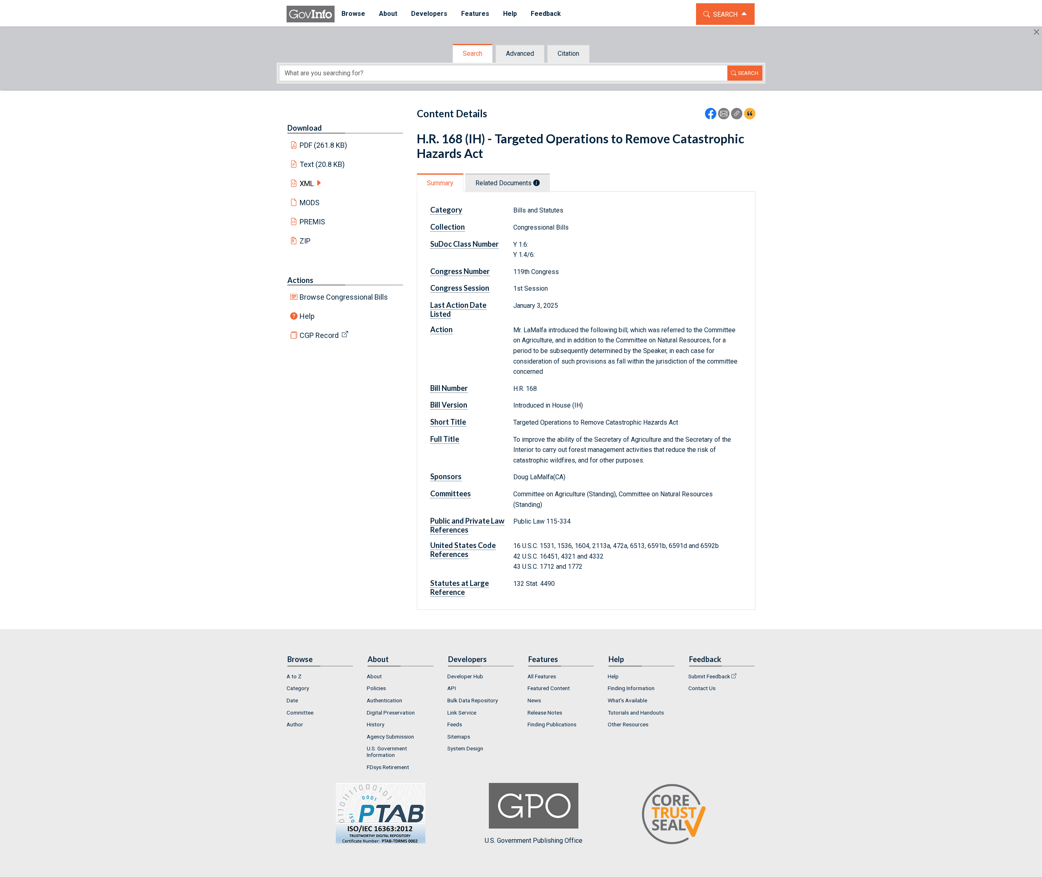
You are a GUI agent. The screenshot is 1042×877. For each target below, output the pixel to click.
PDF (324, 145)
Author (295, 724)
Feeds (454, 724)
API (451, 688)
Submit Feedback (709, 676)
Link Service (461, 712)
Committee (300, 712)
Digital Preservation (391, 712)
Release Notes (545, 712)
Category (298, 688)
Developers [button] (429, 14)
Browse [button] (353, 14)
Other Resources (628, 724)
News (534, 700)
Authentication (384, 700)
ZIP (305, 241)
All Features (542, 676)
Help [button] (510, 14)
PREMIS (312, 221)
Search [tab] (472, 53)
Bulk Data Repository (472, 700)
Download (304, 127)
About (374, 676)
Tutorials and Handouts (636, 712)
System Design (465, 748)
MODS (310, 202)
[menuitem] (353, 14)
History (375, 724)
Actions (300, 280)
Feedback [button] (546, 14)
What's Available (627, 700)
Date (292, 700)
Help (307, 316)
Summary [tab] (440, 183)
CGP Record (319, 335)
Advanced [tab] (520, 53)
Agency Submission (390, 736)
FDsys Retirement (388, 767)
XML (307, 183)
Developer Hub (465, 676)
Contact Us (702, 688)
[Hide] (1036, 31)
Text (322, 164)
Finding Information (631, 688)
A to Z (294, 676)
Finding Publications (552, 724)
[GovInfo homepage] (311, 14)
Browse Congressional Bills (344, 297)
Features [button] (475, 14)
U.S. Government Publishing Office (533, 840)
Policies (376, 688)
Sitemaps (458, 736)
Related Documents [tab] (504, 183)
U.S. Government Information (387, 751)
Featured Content (549, 688)
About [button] (388, 14)
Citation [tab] (568, 53)
